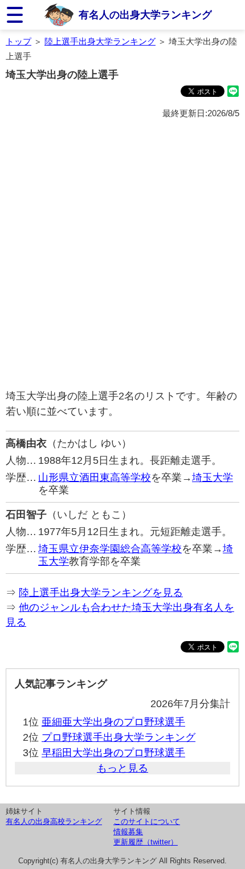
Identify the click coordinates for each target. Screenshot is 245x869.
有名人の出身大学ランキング (145, 15)
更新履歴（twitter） (145, 842)
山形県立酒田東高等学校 (94, 477)
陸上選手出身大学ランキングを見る (101, 592)
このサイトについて (146, 821)
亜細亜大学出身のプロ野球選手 (113, 722)
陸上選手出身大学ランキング (100, 41)
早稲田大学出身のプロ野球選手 (113, 752)
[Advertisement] (122, 254)
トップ (18, 41)
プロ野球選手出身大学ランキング (118, 737)
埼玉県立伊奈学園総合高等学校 (110, 548)
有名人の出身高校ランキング (54, 821)
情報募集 (128, 831)
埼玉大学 (212, 477)
